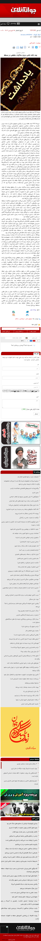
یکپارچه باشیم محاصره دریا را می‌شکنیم (26, 844)
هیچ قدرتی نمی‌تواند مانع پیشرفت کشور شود (24, 897)
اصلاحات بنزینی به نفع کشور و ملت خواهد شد (25, 533)
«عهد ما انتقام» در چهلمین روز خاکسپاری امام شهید (24, 529)
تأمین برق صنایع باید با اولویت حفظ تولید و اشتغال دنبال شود (21, 675)
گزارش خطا (34, 325)
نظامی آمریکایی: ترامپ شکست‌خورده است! (26, 635)
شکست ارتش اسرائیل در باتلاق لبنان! (28, 563)
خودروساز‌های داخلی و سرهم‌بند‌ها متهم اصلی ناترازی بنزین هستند (21, 782)
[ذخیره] (21, 47)
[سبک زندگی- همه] (20, 732)
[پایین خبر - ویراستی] (27, 312)
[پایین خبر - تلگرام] (27, 315)
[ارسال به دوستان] (18, 47)
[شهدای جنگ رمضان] (20, 433)
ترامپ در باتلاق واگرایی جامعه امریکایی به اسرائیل (23, 836)
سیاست (38, 43)
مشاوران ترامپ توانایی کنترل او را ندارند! (27, 537)
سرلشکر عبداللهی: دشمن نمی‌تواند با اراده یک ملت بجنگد (21, 849)
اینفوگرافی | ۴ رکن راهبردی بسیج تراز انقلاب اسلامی (24, 497)
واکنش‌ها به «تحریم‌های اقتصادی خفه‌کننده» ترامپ (24, 488)
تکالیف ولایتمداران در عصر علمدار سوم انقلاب (24, 832)
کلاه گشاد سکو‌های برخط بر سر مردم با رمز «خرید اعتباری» (22, 509)
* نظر (37, 397)
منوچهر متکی (29, 319)
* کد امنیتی (36, 383)
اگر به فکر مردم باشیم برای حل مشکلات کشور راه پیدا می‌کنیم (20, 857)
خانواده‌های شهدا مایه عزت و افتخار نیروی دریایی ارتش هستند (19, 876)
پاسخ (22, 341)
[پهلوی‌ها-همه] (20, 809)
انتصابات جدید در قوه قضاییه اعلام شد (27, 477)
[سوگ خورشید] (20, 457)
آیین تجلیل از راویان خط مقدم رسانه (28, 567)
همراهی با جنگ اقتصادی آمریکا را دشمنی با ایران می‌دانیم (21, 853)
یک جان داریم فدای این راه (30, 691)
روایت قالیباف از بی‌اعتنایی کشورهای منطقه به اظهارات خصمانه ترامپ (20, 917)
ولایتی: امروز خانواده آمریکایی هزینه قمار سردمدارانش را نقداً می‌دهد (22, 605)
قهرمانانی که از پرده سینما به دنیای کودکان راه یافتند (23, 643)
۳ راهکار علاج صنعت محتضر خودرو (27, 764)
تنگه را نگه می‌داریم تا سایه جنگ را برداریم (26, 695)
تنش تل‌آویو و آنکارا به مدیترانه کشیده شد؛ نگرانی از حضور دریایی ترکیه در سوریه (20, 523)
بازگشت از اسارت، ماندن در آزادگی (28, 518)
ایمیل (37, 374)
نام (38, 364)
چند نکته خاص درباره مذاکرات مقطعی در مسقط (20, 55)
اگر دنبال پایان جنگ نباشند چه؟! (29, 652)
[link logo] (17, 9)
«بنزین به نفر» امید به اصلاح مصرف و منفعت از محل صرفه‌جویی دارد (21, 589)
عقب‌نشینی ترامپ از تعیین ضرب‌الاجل (27, 558)
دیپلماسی (22, 319)
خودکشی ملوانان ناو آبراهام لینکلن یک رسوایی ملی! (23, 584)
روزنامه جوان (33, 310)
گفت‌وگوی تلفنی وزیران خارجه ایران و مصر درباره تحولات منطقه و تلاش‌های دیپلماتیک (20, 870)
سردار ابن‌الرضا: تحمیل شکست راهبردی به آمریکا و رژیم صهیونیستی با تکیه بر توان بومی (20, 902)
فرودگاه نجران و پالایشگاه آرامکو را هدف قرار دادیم (24, 575)
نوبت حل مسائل (33, 599)
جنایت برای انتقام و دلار (31, 631)
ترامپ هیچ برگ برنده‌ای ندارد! (30, 626)
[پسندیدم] (39, 47)
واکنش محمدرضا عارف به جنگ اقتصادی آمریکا (24, 884)
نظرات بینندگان (20, 329)
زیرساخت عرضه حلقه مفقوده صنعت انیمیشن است (24, 679)
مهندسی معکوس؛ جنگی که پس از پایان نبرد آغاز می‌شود (22, 579)
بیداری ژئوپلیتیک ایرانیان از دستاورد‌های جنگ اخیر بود (22, 823)
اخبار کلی (32, 43)
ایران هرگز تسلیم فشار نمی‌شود (28, 888)
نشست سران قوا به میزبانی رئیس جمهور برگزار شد (23, 880)
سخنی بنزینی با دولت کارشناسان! (29, 542)
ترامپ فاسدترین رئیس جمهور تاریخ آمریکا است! (24, 647)
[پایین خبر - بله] (13, 312)
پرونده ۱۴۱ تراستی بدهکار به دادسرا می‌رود (26, 513)
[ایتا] (13, 315)
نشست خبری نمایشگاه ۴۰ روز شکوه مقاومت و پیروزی (23, 571)
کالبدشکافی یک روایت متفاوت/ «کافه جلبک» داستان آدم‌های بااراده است (20, 774)
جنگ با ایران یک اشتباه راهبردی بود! (28, 611)
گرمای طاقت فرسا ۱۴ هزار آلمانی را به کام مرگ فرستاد (23, 639)
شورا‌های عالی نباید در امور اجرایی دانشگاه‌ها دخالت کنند (22, 663)
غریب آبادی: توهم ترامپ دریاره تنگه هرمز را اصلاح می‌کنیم (21, 595)
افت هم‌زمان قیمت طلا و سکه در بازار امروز (26, 546)
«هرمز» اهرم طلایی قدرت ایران (29, 704)
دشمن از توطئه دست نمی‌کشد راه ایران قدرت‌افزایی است (21, 840)
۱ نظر (31, 37)
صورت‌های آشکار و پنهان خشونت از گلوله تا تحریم (23, 828)
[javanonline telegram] (36, 47)
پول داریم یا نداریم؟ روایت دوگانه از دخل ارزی (24, 768)
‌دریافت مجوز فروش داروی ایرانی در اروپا (26, 700)
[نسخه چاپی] (14, 47)
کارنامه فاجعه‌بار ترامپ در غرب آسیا (28, 550)
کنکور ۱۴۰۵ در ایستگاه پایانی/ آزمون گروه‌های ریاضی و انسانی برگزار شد (22, 657)
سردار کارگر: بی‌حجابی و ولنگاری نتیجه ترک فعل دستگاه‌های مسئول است (22, 620)
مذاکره (16, 319)
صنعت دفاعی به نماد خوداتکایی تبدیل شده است (24, 893)
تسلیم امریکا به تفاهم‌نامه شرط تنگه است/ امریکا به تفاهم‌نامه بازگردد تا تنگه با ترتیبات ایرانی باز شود (22, 482)
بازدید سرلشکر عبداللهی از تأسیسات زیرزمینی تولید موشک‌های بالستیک (20, 910)
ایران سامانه (5, 940)
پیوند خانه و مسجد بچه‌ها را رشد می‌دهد (26, 687)
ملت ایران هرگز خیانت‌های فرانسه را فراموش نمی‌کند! (23, 505)
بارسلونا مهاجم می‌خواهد (31, 683)
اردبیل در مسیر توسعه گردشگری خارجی (27, 615)
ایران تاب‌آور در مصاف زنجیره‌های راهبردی (26, 554)
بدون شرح (35, 492)
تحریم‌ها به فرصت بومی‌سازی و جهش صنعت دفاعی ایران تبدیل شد (20, 862)
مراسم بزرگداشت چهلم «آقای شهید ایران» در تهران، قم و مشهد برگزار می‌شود (22, 669)
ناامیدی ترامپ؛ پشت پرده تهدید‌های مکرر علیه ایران (23, 501)
